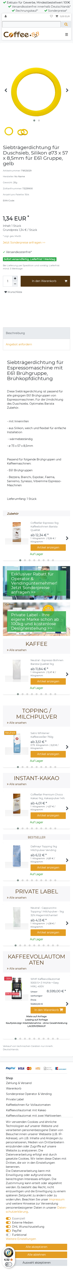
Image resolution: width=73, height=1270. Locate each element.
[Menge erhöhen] (15, 278)
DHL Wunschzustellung (28, 1226)
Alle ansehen (17, 650)
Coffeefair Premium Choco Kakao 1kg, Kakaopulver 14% (48, 796)
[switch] (8, 1264)
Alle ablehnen (36, 1254)
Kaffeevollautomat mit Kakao (26, 1110)
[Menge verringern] (15, 284)
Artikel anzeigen (48, 547)
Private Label (15, 1099)
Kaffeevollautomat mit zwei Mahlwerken (33, 1115)
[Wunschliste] (51, 16)
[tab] (36, 333)
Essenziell (18, 1218)
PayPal (16, 1230)
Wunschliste (14, 292)
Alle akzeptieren (36, 1247)
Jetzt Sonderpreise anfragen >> (24, 242)
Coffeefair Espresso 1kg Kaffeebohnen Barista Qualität (45, 526)
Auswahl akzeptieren (37, 1262)
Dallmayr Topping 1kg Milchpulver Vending (44, 848)
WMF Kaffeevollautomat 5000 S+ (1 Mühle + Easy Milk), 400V (45, 983)
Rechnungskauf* (27, 10)
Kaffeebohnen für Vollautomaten (28, 1105)
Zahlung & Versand (19, 1083)
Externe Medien (22, 1222)
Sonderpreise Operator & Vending (29, 1094)
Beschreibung (15, 333)
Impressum (57, 1199)
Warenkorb (13, 1088)
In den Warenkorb (44, 281)
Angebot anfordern (19, 344)
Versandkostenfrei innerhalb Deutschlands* (41, 6)
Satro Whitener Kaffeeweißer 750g (42, 735)
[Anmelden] (6, 16)
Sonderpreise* (57, 10)
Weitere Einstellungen (21, 1239)
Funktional (19, 1235)
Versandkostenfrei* (19, 252)
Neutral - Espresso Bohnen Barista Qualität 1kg (47, 662)
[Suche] (66, 24)
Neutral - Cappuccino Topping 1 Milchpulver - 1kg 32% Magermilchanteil (47, 911)
